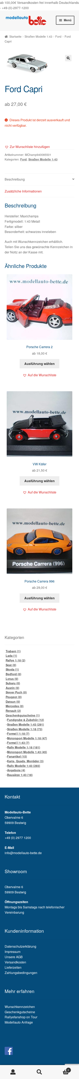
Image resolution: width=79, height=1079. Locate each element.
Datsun (13, 701)
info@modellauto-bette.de (23, 852)
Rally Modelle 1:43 (23, 766)
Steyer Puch (16, 692)
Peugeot (14, 697)
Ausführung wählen (39, 363)
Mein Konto (13, 1072)
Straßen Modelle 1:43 (38, 36)
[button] (27, 146)
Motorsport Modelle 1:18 (27, 738)
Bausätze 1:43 (20, 775)
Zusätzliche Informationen (23, 191)
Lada (11, 656)
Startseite (15, 36)
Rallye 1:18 (15, 660)
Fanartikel (17, 756)
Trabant (13, 651)
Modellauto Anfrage (19, 1022)
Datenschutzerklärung (20, 946)
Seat (11, 665)
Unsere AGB (14, 957)
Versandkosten (15, 962)
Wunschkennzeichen (20, 1006)
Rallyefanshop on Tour (21, 1017)
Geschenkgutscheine (23, 715)
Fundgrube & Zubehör (25, 720)
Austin (12, 688)
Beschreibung (15, 179)
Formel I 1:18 (18, 733)
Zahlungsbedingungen (21, 972)
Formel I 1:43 (18, 743)
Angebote (16, 770)
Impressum (12, 951)
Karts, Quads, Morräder (25, 761)
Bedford (13, 674)
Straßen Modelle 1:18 (24, 729)
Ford (58, 36)
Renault (13, 711)
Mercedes (14, 706)
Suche (39, 1072)
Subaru (13, 683)
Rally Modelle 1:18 (23, 747)
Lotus (12, 679)
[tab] (40, 179)
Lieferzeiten (13, 967)
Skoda (12, 669)
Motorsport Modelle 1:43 (27, 752)
